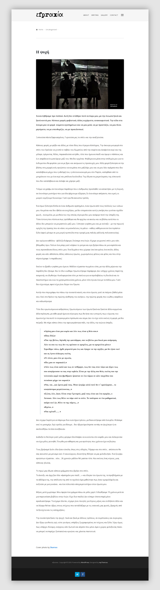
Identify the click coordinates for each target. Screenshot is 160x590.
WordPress (85, 562)
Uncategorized (51, 29)
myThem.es (103, 562)
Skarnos (53, 547)
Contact (114, 15)
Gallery (104, 15)
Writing (95, 15)
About (86, 15)
